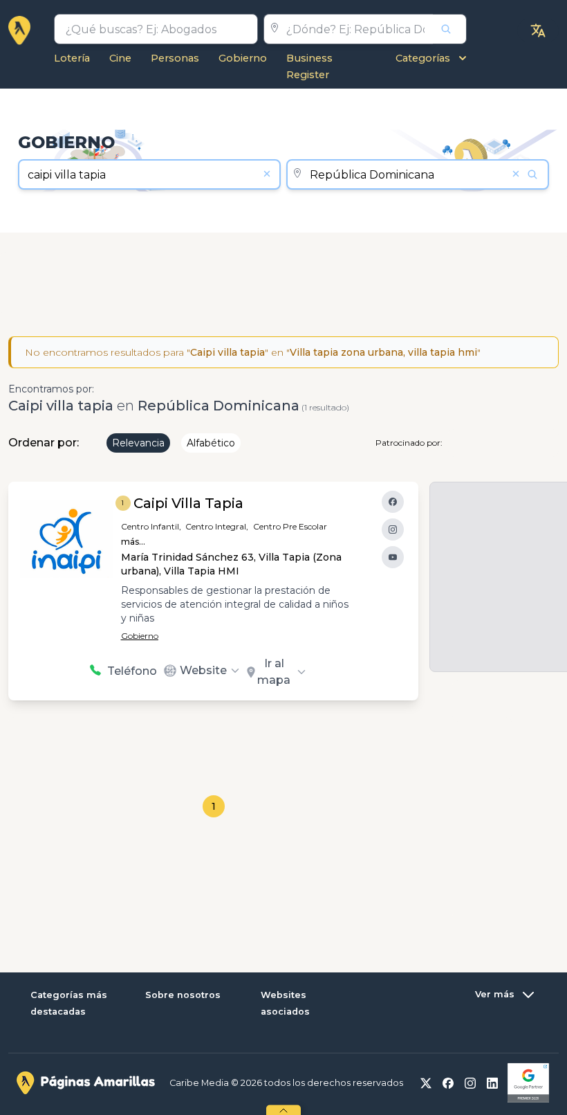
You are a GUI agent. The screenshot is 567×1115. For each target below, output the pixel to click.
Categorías (423, 58)
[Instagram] (393, 529)
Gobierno (243, 58)
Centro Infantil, (151, 526)
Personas (175, 58)
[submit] (450, 29)
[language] (538, 30)
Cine (120, 58)
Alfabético (211, 443)
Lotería (72, 58)
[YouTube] (393, 557)
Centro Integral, (216, 526)
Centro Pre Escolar (290, 526)
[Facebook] (393, 502)
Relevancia (138, 443)
